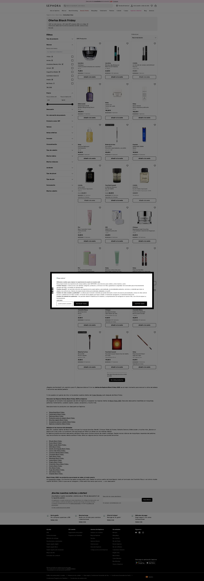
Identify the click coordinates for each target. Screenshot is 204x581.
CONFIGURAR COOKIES (64, 303)
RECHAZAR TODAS (81, 303)
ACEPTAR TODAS (139, 303)
